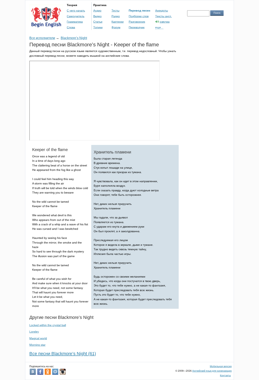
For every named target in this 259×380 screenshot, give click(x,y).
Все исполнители (42, 38)
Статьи (97, 21)
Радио (115, 16)
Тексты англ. (163, 16)
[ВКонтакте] (33, 372)
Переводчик (136, 27)
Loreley (34, 331)
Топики (98, 27)
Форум (115, 27)
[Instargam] (63, 372)
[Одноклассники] (48, 372)
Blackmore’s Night (74, 38)
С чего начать (76, 10)
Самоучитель (75, 16)
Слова (71, 27)
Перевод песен (139, 10)
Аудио (97, 10)
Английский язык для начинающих (212, 370)
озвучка (165, 21)
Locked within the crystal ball (47, 325)
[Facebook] (40, 372)
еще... (159, 27)
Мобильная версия (221, 366)
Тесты (115, 10)
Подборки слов (139, 16)
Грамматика (75, 21)
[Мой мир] (55, 372)
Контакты (225, 375)
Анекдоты (161, 10)
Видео (97, 16)
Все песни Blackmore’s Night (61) (62, 353)
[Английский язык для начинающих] (46, 25)
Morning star (37, 344)
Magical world (38, 338)
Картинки (117, 21)
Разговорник (137, 21)
